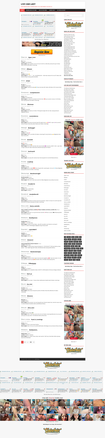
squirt (79, 257)
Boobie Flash (66, 57)
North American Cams (68, 106)
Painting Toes (66, 61)
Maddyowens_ (33, 330)
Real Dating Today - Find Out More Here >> (74, 81)
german (73, 248)
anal (73, 237)
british (70, 241)
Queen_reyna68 (67, 230)
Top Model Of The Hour (69, 49)
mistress (70, 252)
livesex (29, 59)
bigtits (79, 239)
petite (72, 255)
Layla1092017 (33, 229)
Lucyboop (30, 162)
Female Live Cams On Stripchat (70, 52)
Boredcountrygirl (35, 173)
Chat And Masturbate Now (69, 46)
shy (65, 257)
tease (70, 259)
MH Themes (37, 359)
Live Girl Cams (67, 64)
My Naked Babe (67, 63)
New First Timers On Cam (69, 34)
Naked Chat (52, 10)
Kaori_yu (29, 274)
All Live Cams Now (67, 107)
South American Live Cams (69, 35)
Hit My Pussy (66, 65)
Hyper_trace (32, 57)
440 (30, 342)
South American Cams (68, 110)
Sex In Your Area (43, 10)
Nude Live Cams (67, 108)
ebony (72, 246)
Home (22, 10)
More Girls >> (74, 157)
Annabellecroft (33, 194)
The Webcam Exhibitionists (69, 88)
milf (65, 252)
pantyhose (67, 255)
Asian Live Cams (67, 45)
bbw (65, 239)
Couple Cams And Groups (69, 53)
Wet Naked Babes (67, 59)
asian (77, 237)
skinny (69, 257)
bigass (69, 239)
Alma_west (31, 308)
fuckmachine (67, 248)
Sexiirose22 (31, 151)
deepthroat (67, 246)
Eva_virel (29, 284)
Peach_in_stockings (37, 319)
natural (75, 252)
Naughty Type (67, 60)
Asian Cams (66, 103)
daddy (73, 243)
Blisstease (30, 104)
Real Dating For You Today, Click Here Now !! (52, 424)
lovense (70, 250)
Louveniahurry (33, 116)
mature (79, 250)
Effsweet (29, 69)
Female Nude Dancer (68, 55)
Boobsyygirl (31, 128)
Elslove (65, 226)
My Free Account (61, 10)
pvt (75, 255)
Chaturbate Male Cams (68, 96)
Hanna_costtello (34, 206)
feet (76, 246)
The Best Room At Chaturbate (70, 50)
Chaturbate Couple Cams (69, 91)
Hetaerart (30, 240)
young (78, 259)
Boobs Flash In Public (68, 68)
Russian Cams (67, 104)
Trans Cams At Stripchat (69, 100)
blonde (66, 241)
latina (66, 250)
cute (70, 243)
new (79, 252)
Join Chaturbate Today (68, 37)
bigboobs (74, 239)
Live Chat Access (67, 112)
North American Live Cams (69, 42)
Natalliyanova (33, 218)
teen (74, 259)
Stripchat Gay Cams (68, 93)
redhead (79, 255)
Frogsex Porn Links (68, 111)
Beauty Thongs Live (68, 70)
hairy (81, 248)
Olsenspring (66, 228)
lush (75, 250)
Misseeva (30, 296)
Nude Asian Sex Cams (68, 71)
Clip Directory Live (67, 67)
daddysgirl (79, 243)
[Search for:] (74, 15)
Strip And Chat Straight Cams (70, 95)
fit (79, 246)
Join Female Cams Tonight (69, 92)
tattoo (66, 259)
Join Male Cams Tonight (69, 89)
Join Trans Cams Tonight (69, 97)
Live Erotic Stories (67, 74)
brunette (76, 241)
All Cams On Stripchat (68, 41)
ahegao (68, 237)
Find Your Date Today (68, 44)
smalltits (74, 257)
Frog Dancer (66, 72)
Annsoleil (30, 139)
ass (80, 237)
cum (80, 241)
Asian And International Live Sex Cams (72, 56)
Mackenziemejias (35, 252)
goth (78, 248)
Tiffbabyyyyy (32, 263)
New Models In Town (68, 40)
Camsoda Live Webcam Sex (69, 38)
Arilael (28, 81)
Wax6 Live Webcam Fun (69, 99)
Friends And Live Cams (31, 10)
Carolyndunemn (35, 92)
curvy (66, 243)
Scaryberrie (31, 184)
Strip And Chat (67, 101)
